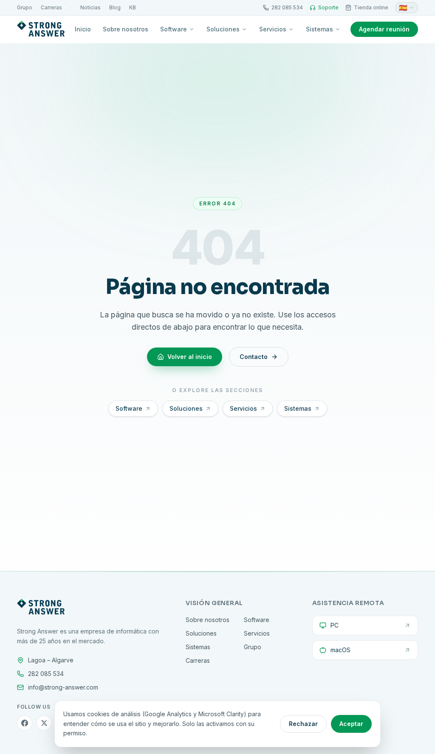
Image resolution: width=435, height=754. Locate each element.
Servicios (272, 29)
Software (173, 29)
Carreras (51, 7)
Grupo (24, 7)
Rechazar (303, 723)
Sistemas (319, 29)
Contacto (254, 356)
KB (132, 7)
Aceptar (351, 723)
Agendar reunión (384, 29)
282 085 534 (287, 7)
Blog (115, 7)
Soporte (328, 7)
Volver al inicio (189, 356)
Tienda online (371, 7)
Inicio (83, 29)
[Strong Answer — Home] (41, 29)
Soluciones (223, 29)
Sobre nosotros (125, 29)
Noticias (90, 7)
